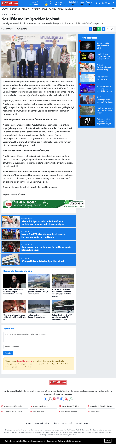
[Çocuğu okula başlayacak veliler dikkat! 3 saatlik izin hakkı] (14, 306)
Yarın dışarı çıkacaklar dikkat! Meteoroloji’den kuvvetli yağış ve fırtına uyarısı (61, 292)
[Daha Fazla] (103, 29)
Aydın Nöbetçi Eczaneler (13, 406)
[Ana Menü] (113, 9)
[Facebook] (45, 399)
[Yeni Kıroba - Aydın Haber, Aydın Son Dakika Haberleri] (9, 3)
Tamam (108, 441)
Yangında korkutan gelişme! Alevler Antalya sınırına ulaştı (38, 291)
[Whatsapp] (70, 399)
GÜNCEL (26, 9)
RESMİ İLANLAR (65, 9)
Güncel (15, 15)
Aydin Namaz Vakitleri (70, 406)
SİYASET (36, 9)
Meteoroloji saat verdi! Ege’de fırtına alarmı (37, 316)
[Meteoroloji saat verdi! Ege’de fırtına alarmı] (39, 306)
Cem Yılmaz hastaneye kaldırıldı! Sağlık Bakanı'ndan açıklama (13, 291)
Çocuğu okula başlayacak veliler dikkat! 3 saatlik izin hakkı (14, 317)
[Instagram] (58, 399)
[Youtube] (66, 399)
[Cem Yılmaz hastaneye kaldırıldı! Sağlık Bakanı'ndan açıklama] (14, 281)
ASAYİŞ (4, 9)
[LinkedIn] (62, 399)
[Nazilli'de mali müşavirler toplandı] (38, 56)
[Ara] (114, 3)
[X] (50, 399)
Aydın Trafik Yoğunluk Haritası (101, 406)
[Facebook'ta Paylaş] (90, 29)
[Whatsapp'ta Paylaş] (99, 29)
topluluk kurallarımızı (25, 361)
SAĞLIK (52, 9)
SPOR (44, 9)
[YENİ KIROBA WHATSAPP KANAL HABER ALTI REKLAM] (44, 203)
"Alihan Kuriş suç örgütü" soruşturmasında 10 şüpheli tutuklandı (62, 317)
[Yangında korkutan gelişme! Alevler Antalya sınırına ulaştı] (39, 281)
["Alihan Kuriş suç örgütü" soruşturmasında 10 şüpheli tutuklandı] (63, 306)
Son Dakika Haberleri (69, 412)
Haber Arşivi (95, 412)
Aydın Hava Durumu (40, 406)
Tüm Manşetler (38, 412)
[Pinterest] (54, 399)
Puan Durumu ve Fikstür (13, 412)
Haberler (5, 15)
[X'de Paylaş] (95, 29)
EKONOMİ (15, 9)
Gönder (8, 353)
